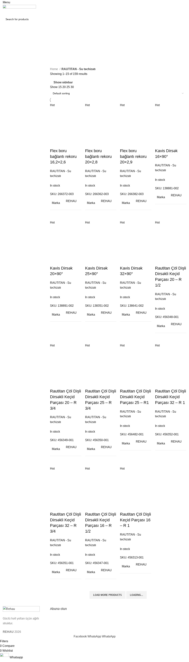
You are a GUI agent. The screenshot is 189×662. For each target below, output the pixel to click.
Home (54, 69)
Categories (10, 53)
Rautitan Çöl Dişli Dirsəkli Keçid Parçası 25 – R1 (135, 397)
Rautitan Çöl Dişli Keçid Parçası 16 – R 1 (135, 520)
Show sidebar (63, 82)
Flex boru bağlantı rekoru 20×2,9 (133, 156)
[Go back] (7, 35)
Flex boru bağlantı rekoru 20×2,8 (98, 156)
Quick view (64, 143)
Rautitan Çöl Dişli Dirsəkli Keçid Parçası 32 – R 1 (170, 397)
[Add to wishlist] (74, 143)
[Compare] (54, 143)
